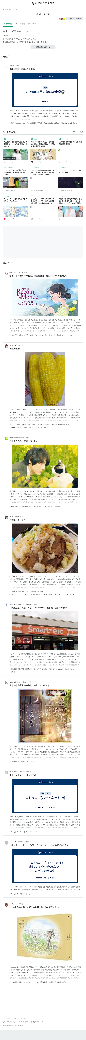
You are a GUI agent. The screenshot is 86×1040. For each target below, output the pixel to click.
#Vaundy (63, 123)
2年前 (17, 65)
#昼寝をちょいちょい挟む (19, 427)
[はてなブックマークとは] (16, 132)
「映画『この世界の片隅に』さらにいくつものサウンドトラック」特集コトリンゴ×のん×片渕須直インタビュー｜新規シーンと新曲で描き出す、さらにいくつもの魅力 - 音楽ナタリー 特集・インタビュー (70, 201)
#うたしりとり (34, 427)
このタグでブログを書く (74, 18)
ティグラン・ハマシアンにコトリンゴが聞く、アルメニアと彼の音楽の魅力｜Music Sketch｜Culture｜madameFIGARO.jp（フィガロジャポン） (43, 201)
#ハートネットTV (26, 832)
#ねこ (17, 506)
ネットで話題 (20, 24)
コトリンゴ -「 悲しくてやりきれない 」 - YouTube (15, 200)
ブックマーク (8, 139)
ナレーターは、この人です (18, 771)
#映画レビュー (62, 982)
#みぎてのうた (25, 894)
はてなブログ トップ (11, 9)
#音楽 (12, 123)
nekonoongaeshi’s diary (17, 437)
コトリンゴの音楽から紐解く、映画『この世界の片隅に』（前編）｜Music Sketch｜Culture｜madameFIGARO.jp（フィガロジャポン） (43, 172)
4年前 (36, 604)
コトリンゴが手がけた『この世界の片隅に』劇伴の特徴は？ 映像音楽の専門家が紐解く (43, 144)
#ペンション (33, 506)
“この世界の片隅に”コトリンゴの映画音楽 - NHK (70, 143)
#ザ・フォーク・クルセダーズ (55, 335)
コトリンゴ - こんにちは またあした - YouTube (70, 171)
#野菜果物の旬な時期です (61, 425)
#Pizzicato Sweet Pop (51, 123)
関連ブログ (32, 24)
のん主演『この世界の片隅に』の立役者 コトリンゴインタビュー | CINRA (15, 144)
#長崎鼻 (58, 506)
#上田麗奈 (21, 761)
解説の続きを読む (42, 47)
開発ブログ (26, 1022)
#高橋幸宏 (13, 669)
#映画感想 (52, 982)
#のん (70, 335)
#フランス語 (28, 335)
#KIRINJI (13, 672)
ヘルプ (20, 1022)
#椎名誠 (21, 669)
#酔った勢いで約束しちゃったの (39, 425)
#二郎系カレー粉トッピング (19, 591)
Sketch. (12, 65)
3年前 (21, 345)
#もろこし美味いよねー (18, 425)
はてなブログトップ (37, 1022)
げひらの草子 (14, 345)
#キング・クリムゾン (56, 669)
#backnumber (20, 123)
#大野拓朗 (24, 506)
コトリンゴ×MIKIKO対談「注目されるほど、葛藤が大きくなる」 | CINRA (15, 172)
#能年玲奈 (43, 982)
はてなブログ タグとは (9, 1022)
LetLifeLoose (14, 904)
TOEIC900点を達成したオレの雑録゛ (21, 604)
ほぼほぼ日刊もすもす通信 (18, 682)
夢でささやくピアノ (16, 272)
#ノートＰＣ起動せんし (39, 591)
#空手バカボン (42, 669)
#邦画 (41, 506)
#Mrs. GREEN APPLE (34, 123)
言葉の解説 (8, 24)
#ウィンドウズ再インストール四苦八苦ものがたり (27, 594)
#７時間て (50, 594)
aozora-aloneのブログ (16, 842)
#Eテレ (36, 832)
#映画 (12, 506)
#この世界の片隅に (16, 335)
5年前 (29, 771)
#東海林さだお (30, 669)
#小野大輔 (13, 761)
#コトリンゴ (72, 123)
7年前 (21, 904)
